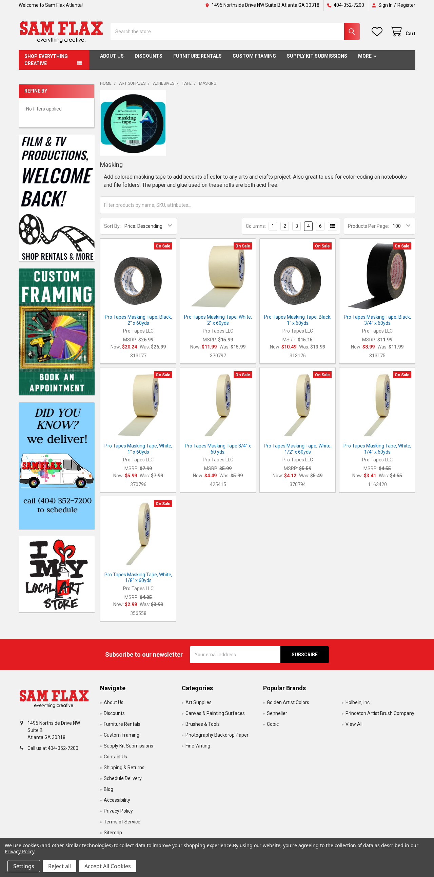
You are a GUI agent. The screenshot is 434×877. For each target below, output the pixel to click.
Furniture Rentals (197, 56)
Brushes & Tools (202, 724)
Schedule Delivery (123, 778)
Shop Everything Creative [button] (46, 60)
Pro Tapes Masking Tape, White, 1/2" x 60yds (298, 449)
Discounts (148, 56)
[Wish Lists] (378, 31)
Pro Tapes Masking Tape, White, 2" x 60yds (218, 320)
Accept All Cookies (107, 866)
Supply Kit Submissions (317, 56)
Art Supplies (198, 702)
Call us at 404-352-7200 (52, 748)
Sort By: (112, 226)
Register (406, 5)
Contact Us (115, 756)
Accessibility (117, 800)
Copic (273, 724)
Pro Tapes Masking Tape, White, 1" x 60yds (138, 449)
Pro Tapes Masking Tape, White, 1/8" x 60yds (138, 577)
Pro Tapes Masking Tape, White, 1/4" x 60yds (377, 449)
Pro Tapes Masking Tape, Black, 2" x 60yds (138, 320)
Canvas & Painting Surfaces (215, 713)
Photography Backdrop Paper (217, 735)
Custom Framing (254, 56)
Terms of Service (122, 821)
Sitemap (113, 832)
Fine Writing (197, 746)
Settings (23, 866)
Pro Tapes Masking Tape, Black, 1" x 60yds (297, 320)
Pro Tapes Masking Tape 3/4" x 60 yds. (218, 449)
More (365, 56)
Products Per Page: (368, 226)
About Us (112, 56)
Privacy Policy (118, 811)
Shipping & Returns (124, 767)
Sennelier (277, 713)
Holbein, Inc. (358, 702)
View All (354, 724)
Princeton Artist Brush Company (380, 713)
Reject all (59, 866)
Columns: (256, 226)
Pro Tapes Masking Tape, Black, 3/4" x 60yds (377, 320)
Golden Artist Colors (288, 702)
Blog (108, 789)
